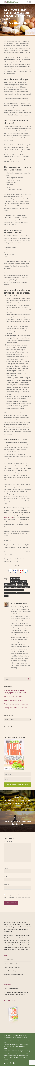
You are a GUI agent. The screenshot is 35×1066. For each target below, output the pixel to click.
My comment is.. (9, 841)
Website (6, 885)
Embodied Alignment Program (13, 974)
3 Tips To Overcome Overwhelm (14, 700)
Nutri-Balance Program (11, 971)
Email (6, 876)
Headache (26, 587)
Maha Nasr (9, 27)
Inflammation (18, 593)
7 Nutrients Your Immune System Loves (16, 704)
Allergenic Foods (15, 578)
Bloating (7, 584)
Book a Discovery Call (11, 988)
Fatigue (25, 584)
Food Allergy (8, 587)
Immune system (9, 593)
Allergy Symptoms (16, 581)
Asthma (24, 581)
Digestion (13, 584)
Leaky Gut (26, 593)
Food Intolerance (17, 587)
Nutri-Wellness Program (12, 967)
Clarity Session (8, 959)
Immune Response (18, 590)
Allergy (12, 29)
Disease (19, 584)
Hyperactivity (8, 590)
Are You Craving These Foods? (13, 696)
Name (6, 868)
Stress (6, 596)
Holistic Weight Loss (10, 963)
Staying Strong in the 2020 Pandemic (15, 708)
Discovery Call (8, 517)
